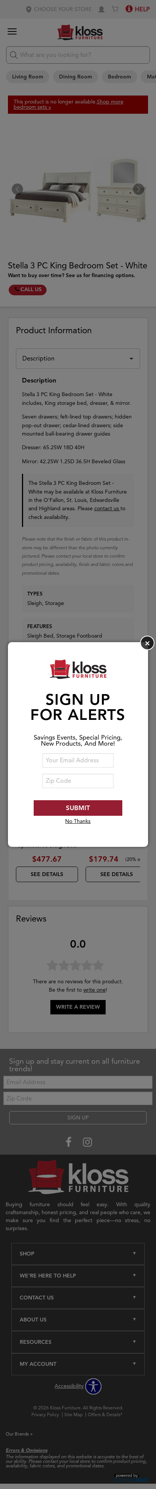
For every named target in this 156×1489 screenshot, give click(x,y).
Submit (78, 808)
